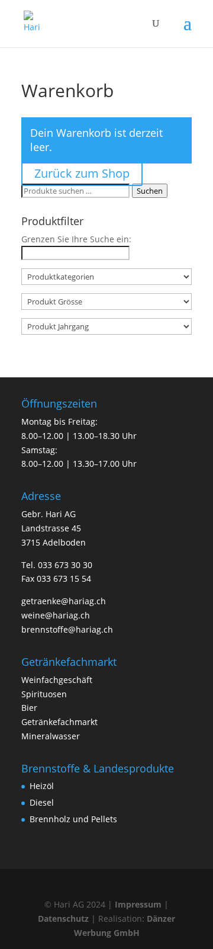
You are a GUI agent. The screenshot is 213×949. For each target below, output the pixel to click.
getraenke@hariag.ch (63, 601)
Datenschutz (63, 918)
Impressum (138, 904)
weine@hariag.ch (55, 615)
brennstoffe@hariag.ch (67, 629)
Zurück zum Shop (82, 173)
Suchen (150, 190)
